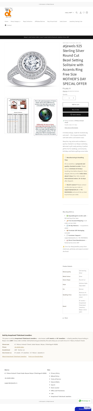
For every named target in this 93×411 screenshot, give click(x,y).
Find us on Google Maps (35, 356)
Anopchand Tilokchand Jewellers (61, 396)
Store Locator (55, 388)
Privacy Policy (55, 373)
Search (53, 385)
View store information (71, 127)
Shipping (65, 91)
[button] (77, 13)
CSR (52, 393)
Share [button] (66, 318)
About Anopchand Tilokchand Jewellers (14, 356)
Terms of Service (56, 379)
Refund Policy (55, 376)
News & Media (55, 382)
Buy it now (75, 109)
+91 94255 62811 (19, 347)
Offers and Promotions (58, 390)
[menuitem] (6, 21)
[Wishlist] (84, 13)
